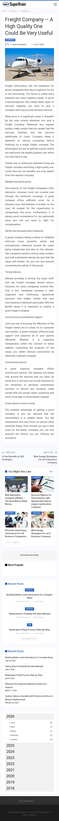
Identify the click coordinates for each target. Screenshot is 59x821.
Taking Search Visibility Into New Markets (30, 613)
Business (29, 590)
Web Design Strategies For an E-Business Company (45, 459)
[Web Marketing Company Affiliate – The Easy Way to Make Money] (16, 484)
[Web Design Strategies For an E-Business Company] (42, 519)
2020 (10, 776)
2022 (10, 764)
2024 (10, 752)
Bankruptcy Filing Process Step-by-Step (29, 629)
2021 (10, 770)
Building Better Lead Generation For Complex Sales (29, 657)
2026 (10, 716)
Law (29, 625)
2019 (10, 782)
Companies (10, 40)
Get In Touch (26, 801)
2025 (10, 746)
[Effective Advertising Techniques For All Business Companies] (16, 519)
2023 (10, 758)
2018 (10, 788)
